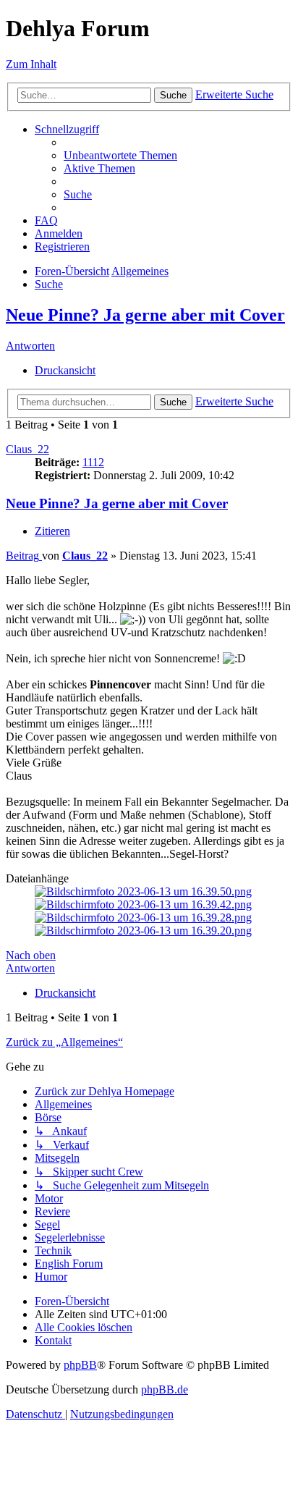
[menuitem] (120, 155)
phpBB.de (164, 1389)
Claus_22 (27, 449)
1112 (93, 462)
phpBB (80, 1365)
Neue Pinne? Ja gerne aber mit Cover (145, 314)
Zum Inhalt (31, 64)
